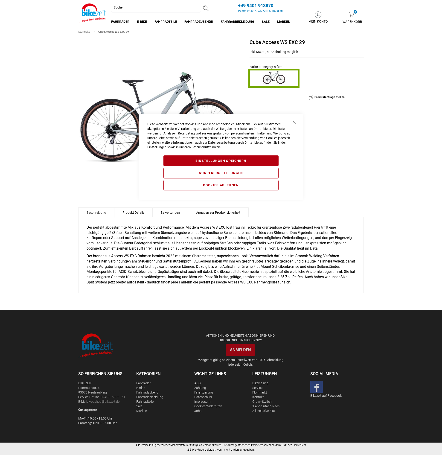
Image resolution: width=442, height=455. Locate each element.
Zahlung (200, 388)
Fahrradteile (145, 401)
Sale (139, 406)
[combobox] (156, 7)
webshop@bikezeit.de (103, 401)
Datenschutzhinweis (206, 147)
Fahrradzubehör (148, 392)
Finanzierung (203, 392)
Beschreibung (96, 212)
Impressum (202, 401)
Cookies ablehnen (221, 185)
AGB (197, 383)
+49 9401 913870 (255, 5)
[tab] (96, 212)
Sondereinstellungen (221, 173)
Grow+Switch (262, 401)
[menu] (201, 21)
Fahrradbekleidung (149, 397)
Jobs (197, 411)
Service (257, 388)
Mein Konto (318, 21)
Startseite (84, 31)
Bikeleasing (260, 383)
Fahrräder (143, 383)
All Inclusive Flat (263, 411)
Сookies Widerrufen (208, 406)
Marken (141, 411)
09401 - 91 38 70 (113, 397)
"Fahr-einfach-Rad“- (266, 406)
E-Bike (140, 388)
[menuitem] (120, 21)
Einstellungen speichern (220, 161)
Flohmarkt (259, 392)
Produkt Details (133, 212)
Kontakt (258, 397)
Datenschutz (203, 397)
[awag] (106, 345)
